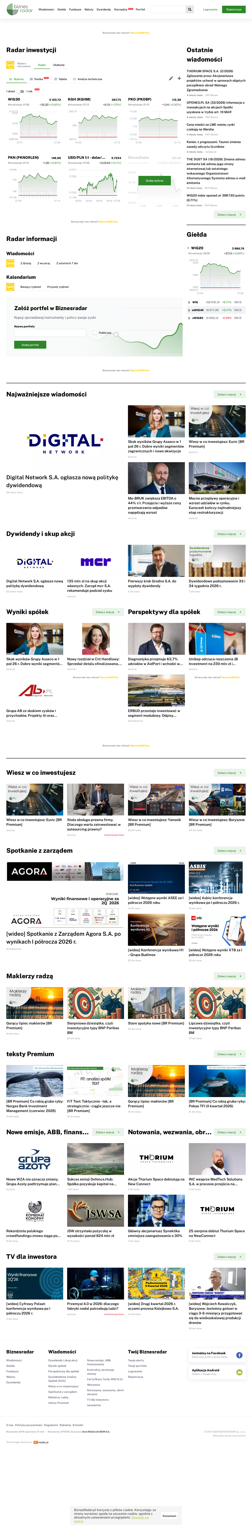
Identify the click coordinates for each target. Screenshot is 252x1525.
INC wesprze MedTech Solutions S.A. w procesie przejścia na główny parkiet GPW (215, 1184)
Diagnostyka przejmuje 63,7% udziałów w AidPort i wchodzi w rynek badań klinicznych (154, 664)
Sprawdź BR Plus (140, 32)
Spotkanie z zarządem (62, 1391)
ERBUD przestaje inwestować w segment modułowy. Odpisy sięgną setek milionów (154, 715)
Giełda (61, 9)
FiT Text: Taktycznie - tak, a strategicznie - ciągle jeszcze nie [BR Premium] (93, 1106)
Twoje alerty (136, 1360)
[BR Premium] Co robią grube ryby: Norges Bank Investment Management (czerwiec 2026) (34, 1106)
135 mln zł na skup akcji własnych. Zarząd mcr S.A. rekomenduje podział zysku (89, 586)
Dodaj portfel (30, 344)
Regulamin (51, 1425)
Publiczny (105, 332)
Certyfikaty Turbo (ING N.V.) (105, 1379)
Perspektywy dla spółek (63, 1371)
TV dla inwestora (98, 1399)
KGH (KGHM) (79, 99)
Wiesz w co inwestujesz (63, 1386)
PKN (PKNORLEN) (23, 157)
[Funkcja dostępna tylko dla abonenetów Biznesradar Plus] (10, 65)
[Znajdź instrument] (190, 9)
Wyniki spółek (57, 1365)
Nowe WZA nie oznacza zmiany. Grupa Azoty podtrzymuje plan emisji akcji (32, 1184)
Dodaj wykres (154, 180)
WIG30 (14, 99)
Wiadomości (46, 9)
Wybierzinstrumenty (24, 65)
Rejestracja (234, 9)
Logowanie (210, 9)
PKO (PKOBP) (139, 99)
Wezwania (93, 1384)
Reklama (65, 1425)
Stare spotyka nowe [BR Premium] (156, 1023)
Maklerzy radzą (58, 1397)
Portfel (140, 9)
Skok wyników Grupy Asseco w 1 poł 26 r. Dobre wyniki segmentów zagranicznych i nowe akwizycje (156, 446)
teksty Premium (58, 1402)
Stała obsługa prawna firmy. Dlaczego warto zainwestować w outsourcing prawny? (94, 824)
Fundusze (75, 9)
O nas (9, 1425)
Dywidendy (104, 9)
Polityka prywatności (29, 1425)
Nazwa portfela (24, 326)
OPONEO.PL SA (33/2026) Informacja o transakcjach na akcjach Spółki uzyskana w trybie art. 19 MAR (216, 107)
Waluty (89, 9)
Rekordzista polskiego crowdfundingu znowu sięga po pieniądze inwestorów (31, 1235)
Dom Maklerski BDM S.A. (96, 1431)
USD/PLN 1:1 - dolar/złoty (89, 157)
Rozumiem (169, 1516)
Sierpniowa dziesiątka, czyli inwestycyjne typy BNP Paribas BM (93, 1028)
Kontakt (78, 1425)
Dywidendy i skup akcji (63, 1360)
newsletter (94, 1405)
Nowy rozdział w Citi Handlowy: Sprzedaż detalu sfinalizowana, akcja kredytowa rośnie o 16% (93, 664)
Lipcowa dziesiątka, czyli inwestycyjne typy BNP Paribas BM (215, 1028)
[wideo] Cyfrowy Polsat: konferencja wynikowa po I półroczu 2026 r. (28, 1308)
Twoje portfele (137, 1365)
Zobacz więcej (226, 214)
